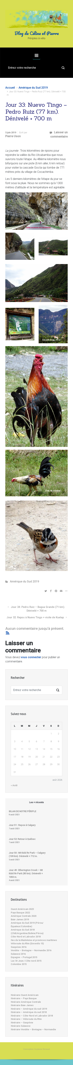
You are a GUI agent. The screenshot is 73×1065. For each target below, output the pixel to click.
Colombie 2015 (19, 964)
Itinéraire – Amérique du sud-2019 (29, 1008)
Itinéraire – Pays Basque (24, 998)
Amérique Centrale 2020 (23, 916)
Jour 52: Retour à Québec (22, 839)
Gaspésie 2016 (18, 947)
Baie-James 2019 (20, 919)
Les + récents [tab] (36, 802)
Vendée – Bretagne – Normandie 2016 (31, 950)
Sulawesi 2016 (18, 954)
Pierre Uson (13, 136)
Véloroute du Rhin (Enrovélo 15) (27, 943)
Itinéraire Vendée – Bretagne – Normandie (33, 1029)
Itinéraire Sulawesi (20, 1026)
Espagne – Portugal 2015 (24, 957)
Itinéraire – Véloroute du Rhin (26, 1019)
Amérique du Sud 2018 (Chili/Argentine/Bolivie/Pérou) (27, 931)
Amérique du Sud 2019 (33, 87)
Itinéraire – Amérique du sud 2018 (29, 1012)
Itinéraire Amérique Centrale (26, 1002)
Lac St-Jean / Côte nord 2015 (26, 960)
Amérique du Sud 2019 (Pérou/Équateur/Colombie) (27, 925)
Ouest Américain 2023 (22, 909)
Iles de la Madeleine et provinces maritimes (34, 940)
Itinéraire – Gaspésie (22, 1022)
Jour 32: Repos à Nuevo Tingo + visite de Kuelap (35, 617)
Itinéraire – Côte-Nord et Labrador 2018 (32, 1015)
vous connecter (31, 657)
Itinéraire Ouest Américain (24, 995)
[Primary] (36, 55)
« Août (14, 785)
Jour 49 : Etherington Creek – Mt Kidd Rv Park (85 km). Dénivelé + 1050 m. (26, 873)
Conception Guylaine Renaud (36, 1049)
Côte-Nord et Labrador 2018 (26, 936)
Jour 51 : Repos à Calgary (22, 825)
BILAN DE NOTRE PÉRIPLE (22, 811)
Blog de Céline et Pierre (37, 33)
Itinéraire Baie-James (22, 1005)
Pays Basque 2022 (20, 912)
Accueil (10, 87)
